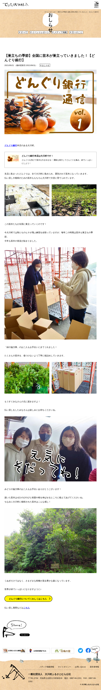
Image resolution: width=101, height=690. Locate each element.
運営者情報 (94, 667)
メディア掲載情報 (46, 667)
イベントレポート (40, 32)
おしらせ (45, 65)
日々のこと (77, 32)
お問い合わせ (80, 667)
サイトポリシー (64, 667)
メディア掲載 (60, 32)
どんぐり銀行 (10, 145)
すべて (24, 32)
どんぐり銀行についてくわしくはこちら (28, 599)
